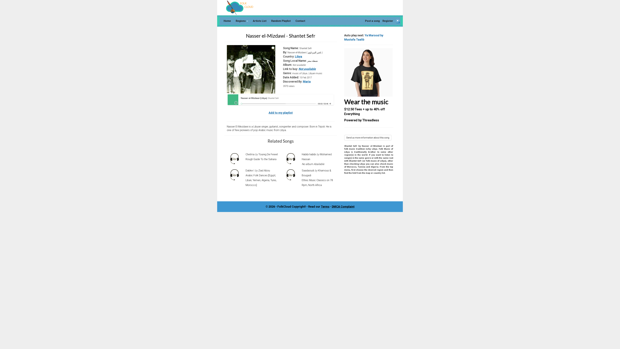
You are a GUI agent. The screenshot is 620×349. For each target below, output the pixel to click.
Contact (300, 20)
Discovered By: (292, 81)
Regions (241, 20)
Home (227, 20)
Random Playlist (281, 20)
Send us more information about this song (367, 137)
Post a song (372, 20)
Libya (298, 56)
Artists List (259, 20)
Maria (307, 81)
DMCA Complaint (343, 206)
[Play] (236, 103)
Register (387, 20)
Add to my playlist (281, 112)
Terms (325, 206)
